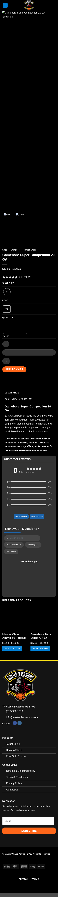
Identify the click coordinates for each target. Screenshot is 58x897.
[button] (5, 5)
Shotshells (16, 250)
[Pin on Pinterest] (27, 380)
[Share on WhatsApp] (5, 380)
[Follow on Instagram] (19, 723)
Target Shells (30, 250)
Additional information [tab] (18, 399)
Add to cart (14, 369)
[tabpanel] (29, 565)
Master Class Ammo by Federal (14, 636)
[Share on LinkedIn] (33, 380)
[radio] (8, 328)
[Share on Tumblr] (38, 380)
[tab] (30, 529)
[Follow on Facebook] (15, 723)
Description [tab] (12, 393)
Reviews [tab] (12, 528)
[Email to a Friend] (21, 380)
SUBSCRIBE (29, 831)
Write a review (37, 517)
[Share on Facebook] (10, 380)
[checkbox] (11, 551)
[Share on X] (16, 380)
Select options (12, 648)
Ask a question (21, 517)
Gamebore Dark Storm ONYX (40, 636)
